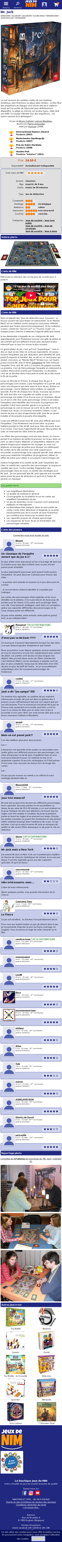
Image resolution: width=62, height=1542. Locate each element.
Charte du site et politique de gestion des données (31, 1502)
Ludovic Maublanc (43, 121)
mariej (19, 1081)
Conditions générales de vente (31, 1504)
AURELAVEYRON (25, 1099)
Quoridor (15, 1399)
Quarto (15, 1352)
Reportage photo (52, 15)
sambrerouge (23, 939)
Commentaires (20, 17)
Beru (18, 992)
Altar (18, 1046)
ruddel (19, 678)
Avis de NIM (16, 15)
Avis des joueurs (39, 15)
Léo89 (19, 974)
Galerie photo (5, 15)
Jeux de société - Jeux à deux (41, 231)
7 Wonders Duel (46, 1423)
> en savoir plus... (31, 1507)
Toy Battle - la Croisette (15, 1376)
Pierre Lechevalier (36, 123)
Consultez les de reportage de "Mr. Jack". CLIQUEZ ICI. (31, 1160)
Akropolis (46, 1399)
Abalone (46, 1328)
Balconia (46, 1376)
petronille (21, 1135)
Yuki (18, 1063)
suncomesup (22, 869)
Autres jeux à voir (7, 17)
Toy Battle (16, 1328)
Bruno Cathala (26, 121)
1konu (19, 836)
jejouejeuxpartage (26, 1010)
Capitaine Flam (24, 901)
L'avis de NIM (27, 15)
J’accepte (38, 1538)
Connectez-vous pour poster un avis (31, 535)
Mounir (19, 540)
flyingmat (21, 624)
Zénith (46, 1352)
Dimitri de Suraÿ (25, 1117)
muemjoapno (23, 957)
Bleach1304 (22, 785)
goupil (19, 722)
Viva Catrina (15, 1423)
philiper (20, 1028)
